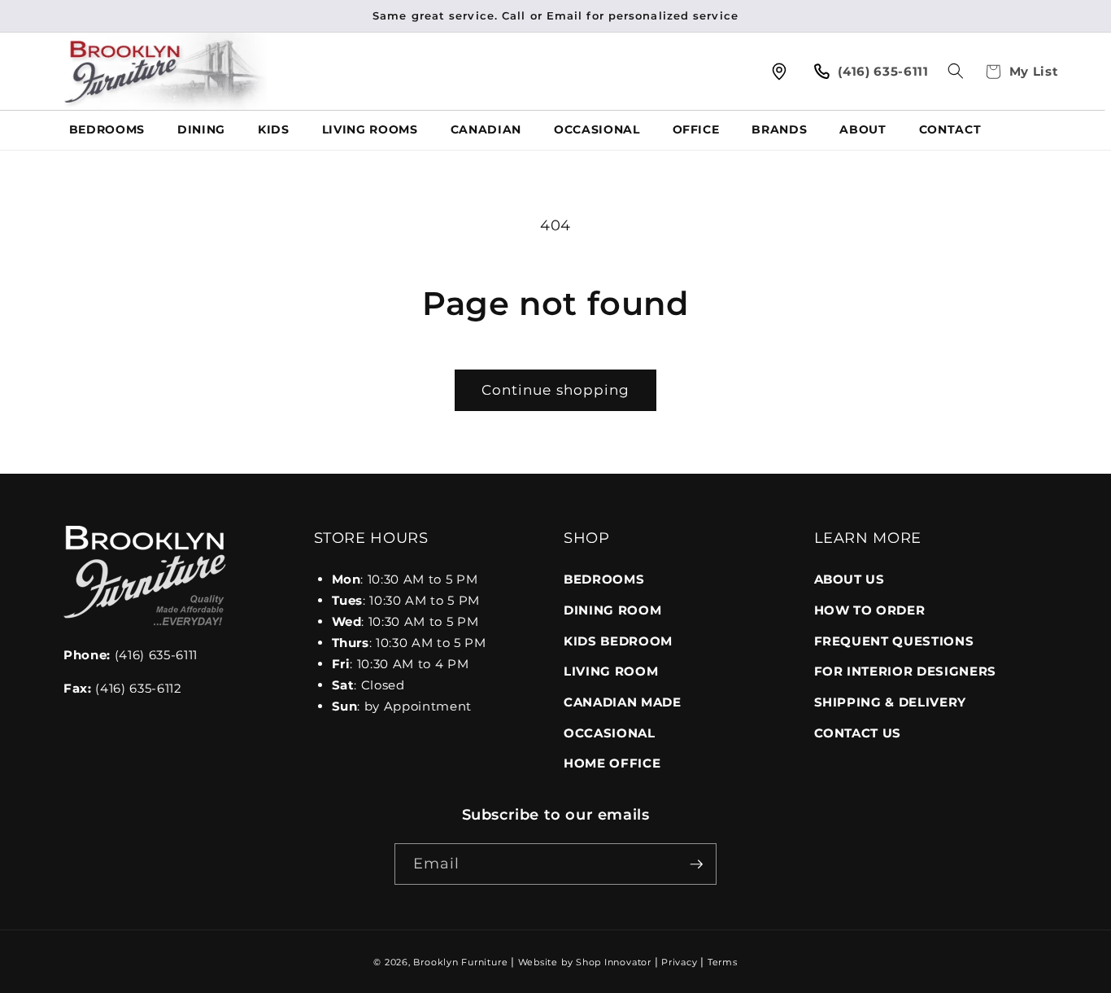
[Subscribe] (696, 864)
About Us (849, 579)
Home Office (612, 763)
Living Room (611, 671)
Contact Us (858, 733)
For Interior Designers (905, 671)
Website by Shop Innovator (584, 962)
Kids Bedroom (618, 641)
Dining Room (612, 610)
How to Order (870, 610)
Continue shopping (555, 390)
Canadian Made (623, 702)
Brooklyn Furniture (460, 962)
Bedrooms (604, 579)
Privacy (679, 962)
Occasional (610, 733)
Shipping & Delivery (890, 702)
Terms (723, 962)
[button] (956, 71)
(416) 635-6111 (130, 655)
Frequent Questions (894, 641)
